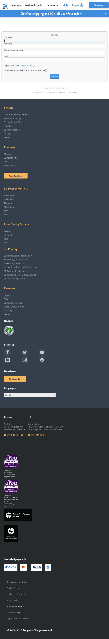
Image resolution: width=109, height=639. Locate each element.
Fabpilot (8, 126)
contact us (73, 92)
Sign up (98, 5)
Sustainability (10, 157)
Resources (9, 288)
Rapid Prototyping (12, 118)
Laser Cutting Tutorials (15, 306)
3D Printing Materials (16, 188)
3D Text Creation (12, 129)
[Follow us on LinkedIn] (12, 360)
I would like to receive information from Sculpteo (24, 70)
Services (8, 107)
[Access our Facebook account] (12, 353)
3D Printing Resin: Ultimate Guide (20, 274)
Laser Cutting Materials (17, 224)
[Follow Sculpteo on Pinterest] (47, 360)
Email (6, 56)
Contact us (15, 175)
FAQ (6, 299)
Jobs (6, 161)
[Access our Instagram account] (29, 360)
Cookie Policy (13, 588)
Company (9, 147)
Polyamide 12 (10, 195)
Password (8, 43)
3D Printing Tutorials (14, 303)
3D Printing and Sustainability (18, 255)
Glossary (8, 310)
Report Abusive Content (18, 618)
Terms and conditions (17, 582)
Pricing (7, 133)
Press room (9, 165)
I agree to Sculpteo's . (18, 65)
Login (75, 5)
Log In (64, 88)
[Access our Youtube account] (47, 353)
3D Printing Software (14, 263)
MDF (6, 238)
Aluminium (9, 207)
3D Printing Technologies (16, 259)
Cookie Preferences (16, 594)
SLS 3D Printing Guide (14, 278)
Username (8, 37)
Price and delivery (15, 606)
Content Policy (13, 612)
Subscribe (15, 379)
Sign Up (54, 76)
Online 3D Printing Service (16, 114)
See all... (8, 137)
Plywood (8, 235)
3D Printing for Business (15, 271)
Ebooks (7, 295)
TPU (6, 210)
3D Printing (10, 249)
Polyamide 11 (10, 199)
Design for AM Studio (14, 122)
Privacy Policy (13, 600)
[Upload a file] (65, 5)
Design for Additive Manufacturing (20, 267)
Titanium (8, 203)
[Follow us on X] (29, 353)
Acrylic (7, 231)
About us (8, 154)
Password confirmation (13, 50)
